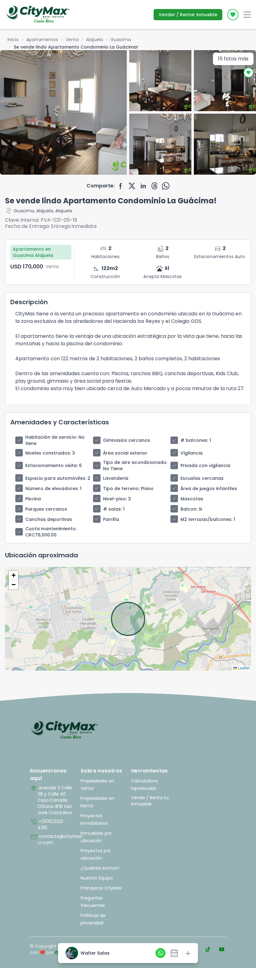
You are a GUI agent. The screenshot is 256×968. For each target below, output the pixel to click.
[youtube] (221, 949)
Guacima (121, 39)
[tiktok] (208, 949)
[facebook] (121, 186)
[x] (132, 186)
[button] (13, 575)
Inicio (13, 39)
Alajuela (94, 39)
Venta (72, 39)
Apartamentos (42, 39)
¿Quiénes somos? (100, 868)
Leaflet (243, 667)
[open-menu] (247, 14)
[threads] (154, 186)
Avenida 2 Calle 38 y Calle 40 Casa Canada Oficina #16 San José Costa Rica (51, 800)
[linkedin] (143, 186)
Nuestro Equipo (97, 878)
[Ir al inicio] (64, 730)
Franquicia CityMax (101, 888)
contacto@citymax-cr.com (52, 839)
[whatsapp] (166, 186)
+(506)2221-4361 (47, 824)
